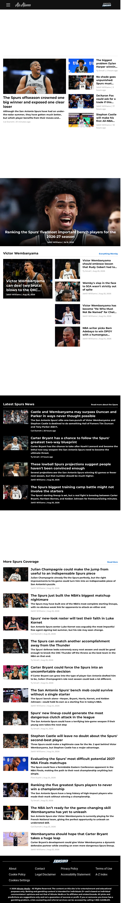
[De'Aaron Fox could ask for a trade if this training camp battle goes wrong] (93, 102)
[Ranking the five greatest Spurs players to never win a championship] (60, 792)
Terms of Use (103, 868)
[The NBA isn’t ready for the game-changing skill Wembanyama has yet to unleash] (60, 817)
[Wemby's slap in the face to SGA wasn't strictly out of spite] (86, 292)
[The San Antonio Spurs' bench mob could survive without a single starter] (60, 697)
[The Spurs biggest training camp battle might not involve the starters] (60, 494)
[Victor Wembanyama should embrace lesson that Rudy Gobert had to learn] (86, 269)
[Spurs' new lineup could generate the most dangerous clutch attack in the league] (60, 720)
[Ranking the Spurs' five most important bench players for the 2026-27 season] (60, 212)
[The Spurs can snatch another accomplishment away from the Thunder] (60, 650)
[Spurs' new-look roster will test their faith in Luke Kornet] (60, 625)
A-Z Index (101, 874)
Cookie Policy (17, 874)
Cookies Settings (19, 880)
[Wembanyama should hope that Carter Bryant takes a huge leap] (60, 841)
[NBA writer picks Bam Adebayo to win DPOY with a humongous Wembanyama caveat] (86, 337)
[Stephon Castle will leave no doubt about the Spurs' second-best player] (60, 743)
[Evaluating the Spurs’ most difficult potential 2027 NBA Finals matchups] (60, 768)
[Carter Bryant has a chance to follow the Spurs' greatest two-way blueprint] (60, 447)
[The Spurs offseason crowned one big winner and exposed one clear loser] (34, 91)
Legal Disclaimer (45, 874)
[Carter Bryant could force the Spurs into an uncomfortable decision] (60, 674)
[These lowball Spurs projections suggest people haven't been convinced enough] (60, 471)
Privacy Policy (69, 868)
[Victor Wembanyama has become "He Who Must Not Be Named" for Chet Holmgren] (86, 314)
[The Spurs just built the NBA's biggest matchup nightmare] (60, 603)
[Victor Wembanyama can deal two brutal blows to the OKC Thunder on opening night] (27, 279)
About (12, 868)
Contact (40, 868)
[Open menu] (8, 5)
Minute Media (23, 888)
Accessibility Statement (75, 874)
